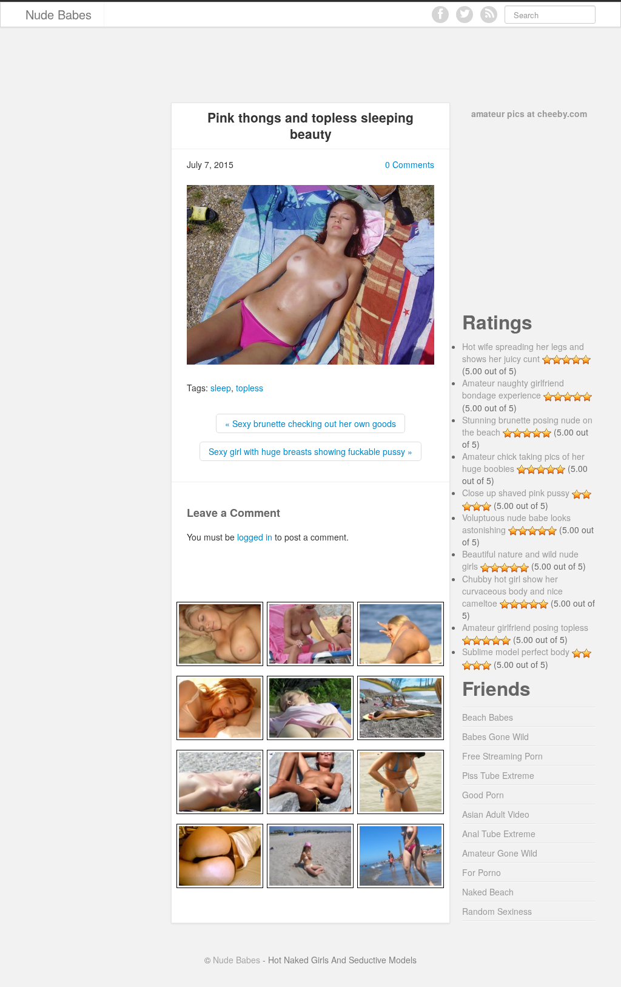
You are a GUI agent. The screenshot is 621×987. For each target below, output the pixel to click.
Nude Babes (58, 14)
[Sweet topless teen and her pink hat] (310, 854)
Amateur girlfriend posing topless (525, 627)
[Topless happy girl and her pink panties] (400, 854)
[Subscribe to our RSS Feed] (488, 14)
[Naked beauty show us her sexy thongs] (400, 632)
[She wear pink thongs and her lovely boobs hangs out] (310, 632)
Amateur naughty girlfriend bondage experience (513, 389)
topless (249, 388)
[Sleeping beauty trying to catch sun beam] (400, 706)
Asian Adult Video (495, 814)
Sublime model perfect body (515, 651)
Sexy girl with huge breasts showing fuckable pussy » (310, 451)
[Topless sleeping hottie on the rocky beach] (310, 780)
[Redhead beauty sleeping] (220, 706)
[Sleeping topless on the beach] (220, 780)
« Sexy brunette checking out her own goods (310, 423)
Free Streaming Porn (502, 756)
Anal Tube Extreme (498, 833)
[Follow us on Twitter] (464, 14)
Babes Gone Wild (495, 736)
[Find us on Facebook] (440, 14)
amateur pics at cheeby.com (529, 113)
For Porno (481, 872)
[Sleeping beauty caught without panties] (310, 706)
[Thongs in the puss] (400, 780)
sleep (220, 388)
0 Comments (409, 164)
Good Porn (483, 795)
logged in (254, 537)
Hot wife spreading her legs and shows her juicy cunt (523, 352)
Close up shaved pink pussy (515, 493)
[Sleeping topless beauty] (220, 632)
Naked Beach (488, 892)
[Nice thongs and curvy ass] (220, 854)
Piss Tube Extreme (498, 775)
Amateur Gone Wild (499, 853)
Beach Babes (487, 717)
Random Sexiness (497, 911)
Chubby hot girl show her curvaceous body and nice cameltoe (512, 591)
